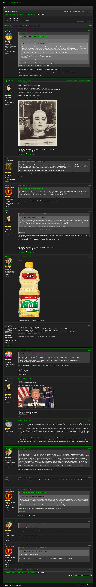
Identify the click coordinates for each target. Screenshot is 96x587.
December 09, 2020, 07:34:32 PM (24, 185)
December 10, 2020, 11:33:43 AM (24, 350)
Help (79, 584)
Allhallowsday (9, 257)
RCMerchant (9, 80)
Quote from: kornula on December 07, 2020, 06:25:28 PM (35, 43)
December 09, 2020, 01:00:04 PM (24, 80)
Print (90, 25)
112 (36, 25)
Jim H (6, 420)
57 (28, 25)
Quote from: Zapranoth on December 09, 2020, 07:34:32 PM (33, 213)
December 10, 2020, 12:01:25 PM (24, 378)
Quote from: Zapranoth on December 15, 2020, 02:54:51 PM (33, 524)
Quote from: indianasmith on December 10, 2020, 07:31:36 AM (33, 353)
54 (20, 25)
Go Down (6, 25)
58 (31, 25)
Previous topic (81, 21)
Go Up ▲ (90, 584)
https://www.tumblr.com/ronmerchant (26, 154)
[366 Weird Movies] (5, 49)
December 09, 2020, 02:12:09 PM (24, 158)
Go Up (5, 569)
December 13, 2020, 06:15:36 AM (24, 477)
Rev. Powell (8, 30)
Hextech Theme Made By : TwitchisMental (12, 585)
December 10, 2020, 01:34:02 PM (24, 420)
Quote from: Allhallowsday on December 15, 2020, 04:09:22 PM (33, 547)
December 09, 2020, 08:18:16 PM (24, 210)
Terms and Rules (84, 584)
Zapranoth (8, 185)
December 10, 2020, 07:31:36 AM (24, 325)
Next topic (88, 21)
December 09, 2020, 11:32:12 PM (24, 256)
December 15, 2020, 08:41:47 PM (24, 544)
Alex (6, 350)
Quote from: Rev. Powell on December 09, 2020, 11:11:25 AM (34, 36)
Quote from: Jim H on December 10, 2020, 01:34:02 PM (32, 451)
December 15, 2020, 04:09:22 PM (24, 521)
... (18, 25)
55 (23, 25)
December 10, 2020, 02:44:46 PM (24, 448)
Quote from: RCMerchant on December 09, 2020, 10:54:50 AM (35, 40)
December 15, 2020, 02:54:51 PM (24, 489)
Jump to (70, 575)
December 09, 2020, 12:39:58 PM (24, 30)
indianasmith (9, 325)
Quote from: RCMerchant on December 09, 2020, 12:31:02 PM (33, 33)
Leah (6, 159)
